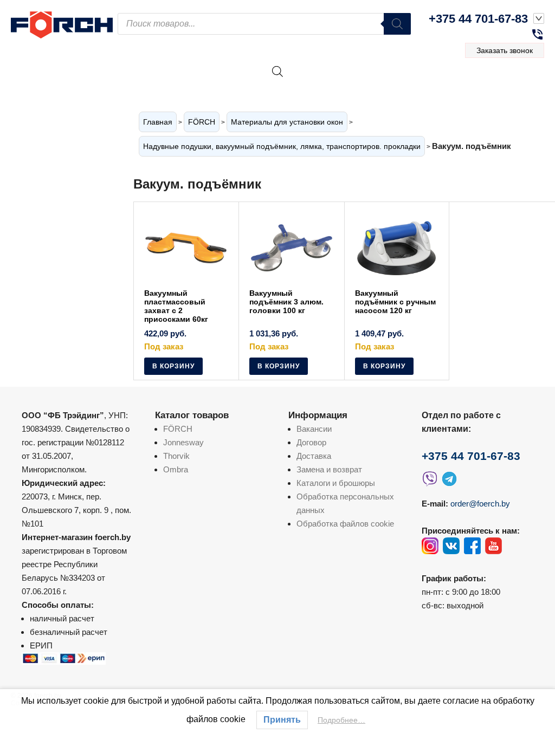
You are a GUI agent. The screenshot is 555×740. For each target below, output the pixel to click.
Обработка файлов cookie (345, 523)
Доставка (313, 455)
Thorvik (176, 455)
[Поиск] (397, 24)
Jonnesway (183, 442)
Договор (311, 442)
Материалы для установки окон (287, 122)
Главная (157, 122)
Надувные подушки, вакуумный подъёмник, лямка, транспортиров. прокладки (282, 146)
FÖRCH (201, 122)
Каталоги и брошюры (335, 483)
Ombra (175, 469)
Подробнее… (341, 720)
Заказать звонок (504, 50)
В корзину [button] (173, 366)
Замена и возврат (329, 469)
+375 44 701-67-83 (478, 18)
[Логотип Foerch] (64, 23)
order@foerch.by (480, 503)
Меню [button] (512, 83)
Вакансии (314, 428)
